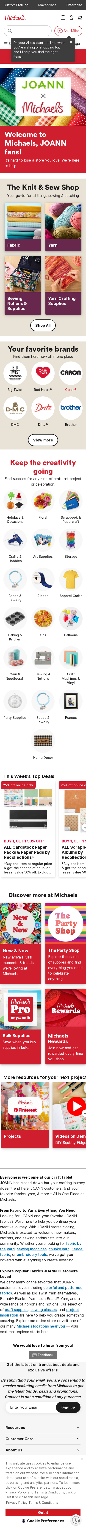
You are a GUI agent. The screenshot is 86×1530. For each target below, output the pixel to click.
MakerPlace (47, 5)
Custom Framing (16, 5)
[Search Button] (10, 30)
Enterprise (74, 5)
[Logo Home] (15, 17)
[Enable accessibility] (75, 1519)
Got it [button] (43, 1512)
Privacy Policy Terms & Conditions (32, 1502)
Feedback (45, 1355)
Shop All (42, 325)
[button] (43, 1520)
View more (43, 440)
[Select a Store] (63, 17)
